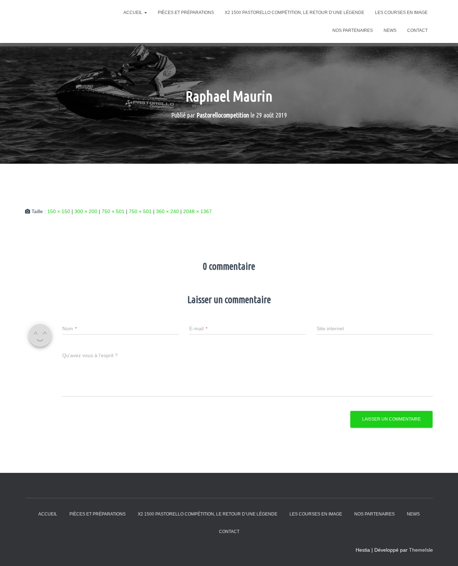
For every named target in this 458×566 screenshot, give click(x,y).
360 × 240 (167, 211)
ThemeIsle (421, 550)
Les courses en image (401, 12)
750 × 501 (113, 211)
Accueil (133, 12)
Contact (417, 30)
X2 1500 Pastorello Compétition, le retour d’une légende (294, 12)
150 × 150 (58, 211)
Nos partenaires (352, 30)
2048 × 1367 (197, 211)
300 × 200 (85, 211)
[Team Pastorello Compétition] (67, 22)
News (390, 30)
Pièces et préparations (186, 12)
